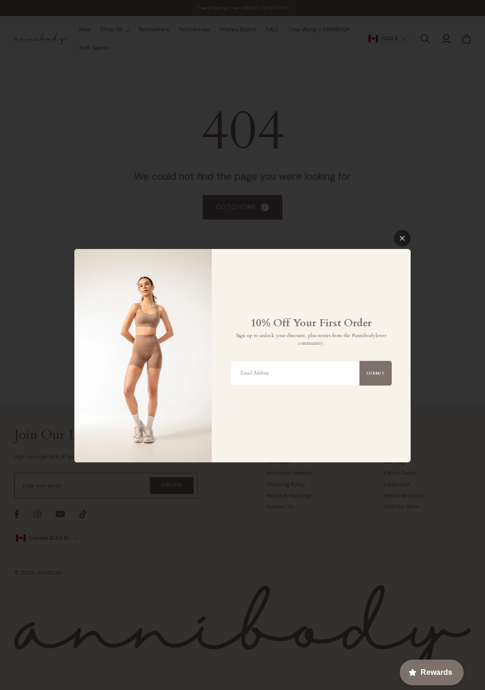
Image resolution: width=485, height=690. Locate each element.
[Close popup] (402, 238)
